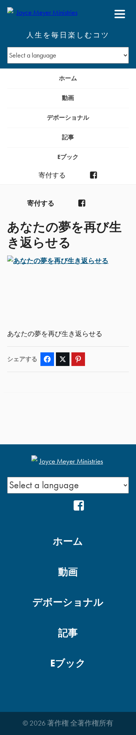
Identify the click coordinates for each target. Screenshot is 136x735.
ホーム (68, 78)
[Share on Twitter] (63, 359)
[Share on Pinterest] (78, 359)
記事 (68, 137)
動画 (68, 98)
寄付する (52, 175)
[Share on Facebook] (47, 359)
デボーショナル (68, 117)
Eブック (68, 157)
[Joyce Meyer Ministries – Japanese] (43, 14)
